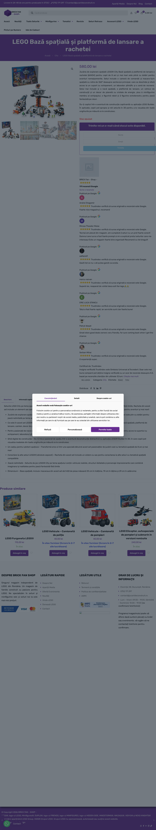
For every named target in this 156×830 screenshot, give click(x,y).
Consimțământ (50, 398)
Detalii (76, 398)
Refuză (47, 429)
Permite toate (105, 429)
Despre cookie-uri (104, 398)
